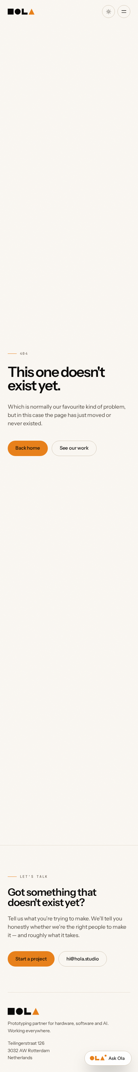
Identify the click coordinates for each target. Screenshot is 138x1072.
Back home (27, 448)
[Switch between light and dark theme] (108, 11)
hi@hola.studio (82, 959)
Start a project (31, 959)
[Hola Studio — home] (21, 11)
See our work (74, 448)
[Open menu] (123, 11)
